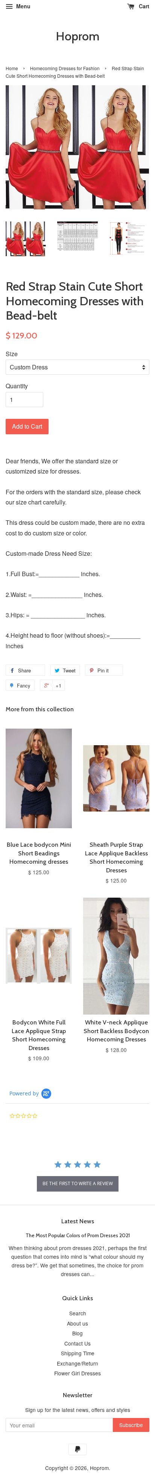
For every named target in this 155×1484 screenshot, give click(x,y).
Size (12, 353)
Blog (77, 1333)
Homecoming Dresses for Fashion (65, 68)
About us (77, 1323)
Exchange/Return (77, 1363)
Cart (143, 6)
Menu (22, 6)
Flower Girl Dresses (77, 1373)
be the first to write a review (78, 1183)
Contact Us (77, 1343)
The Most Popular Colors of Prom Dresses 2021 (78, 1235)
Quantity (17, 385)
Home (12, 68)
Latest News (77, 1221)
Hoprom (77, 36)
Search (77, 1313)
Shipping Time (77, 1353)
